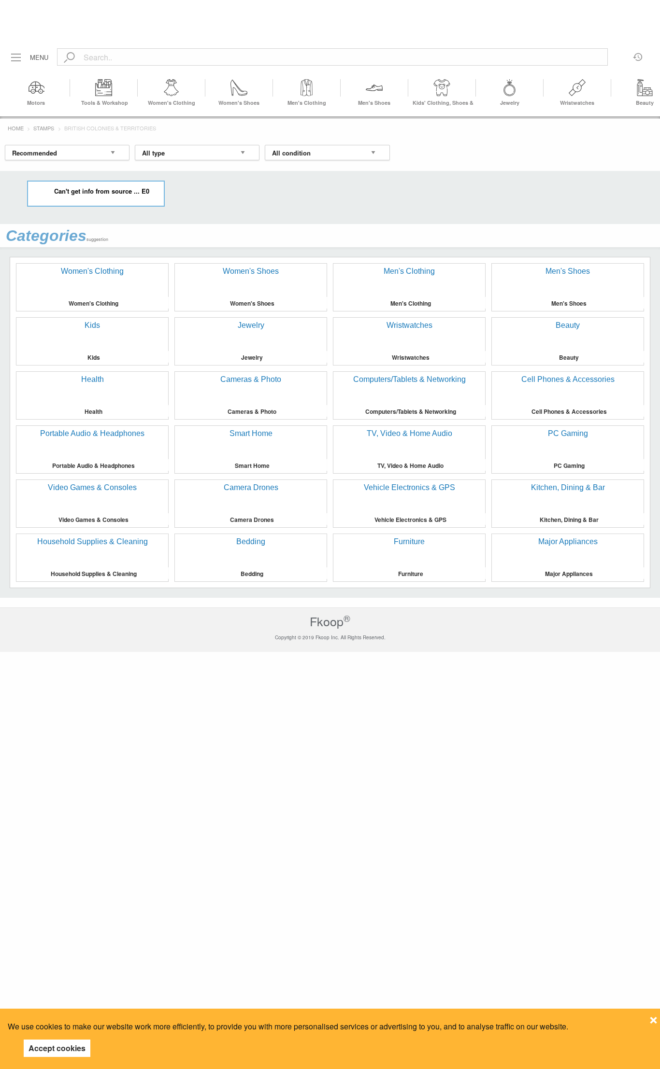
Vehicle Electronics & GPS (410, 519)
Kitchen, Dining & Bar (569, 519)
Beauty (645, 102)
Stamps (43, 128)
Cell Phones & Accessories (569, 411)
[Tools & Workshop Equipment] (104, 88)
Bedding (252, 573)
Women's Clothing (171, 102)
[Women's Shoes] (239, 88)
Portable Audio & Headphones (93, 465)
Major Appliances (569, 573)
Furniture (410, 573)
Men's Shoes (374, 102)
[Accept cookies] (653, 1017)
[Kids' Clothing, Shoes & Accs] (442, 88)
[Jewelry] (510, 88)
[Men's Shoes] (374, 88)
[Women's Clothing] (171, 88)
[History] (638, 53)
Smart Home (252, 465)
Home (16, 128)
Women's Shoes (238, 102)
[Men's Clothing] (307, 88)
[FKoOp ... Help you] (330, 11)
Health (93, 411)
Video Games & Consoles (93, 519)
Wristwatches (577, 102)
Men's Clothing (306, 102)
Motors (36, 102)
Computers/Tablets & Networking (410, 411)
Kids (93, 357)
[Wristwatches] (577, 88)
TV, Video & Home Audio (410, 465)
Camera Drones (252, 519)
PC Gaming (569, 465)
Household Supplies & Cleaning (94, 573)
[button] (647, 88)
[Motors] (36, 88)
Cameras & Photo (252, 411)
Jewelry (509, 102)
